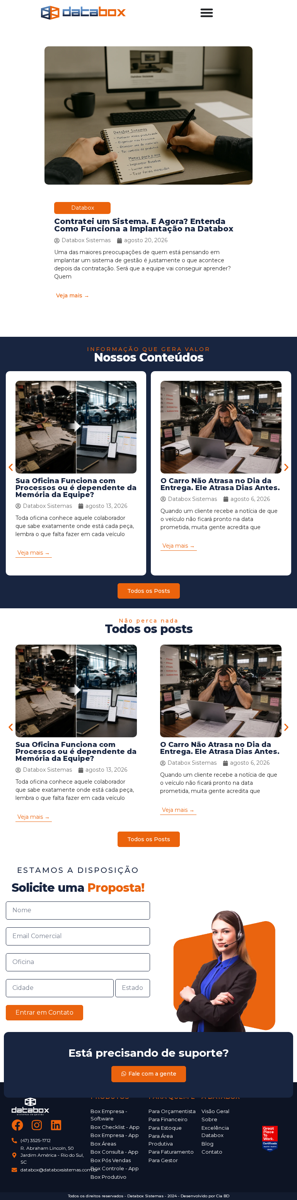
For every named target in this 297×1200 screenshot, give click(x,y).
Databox (82, 207)
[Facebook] (17, 1125)
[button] (10, 467)
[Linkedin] (56, 1125)
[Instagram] (37, 1125)
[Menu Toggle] (206, 12)
